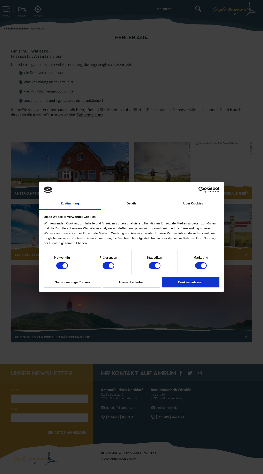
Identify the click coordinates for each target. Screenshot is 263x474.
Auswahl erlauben (131, 282)
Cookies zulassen (190, 282)
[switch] (108, 265)
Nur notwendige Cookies (72, 282)
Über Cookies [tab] (193, 203)
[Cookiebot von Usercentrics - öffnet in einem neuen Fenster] (201, 190)
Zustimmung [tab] (70, 203)
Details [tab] (132, 203)
